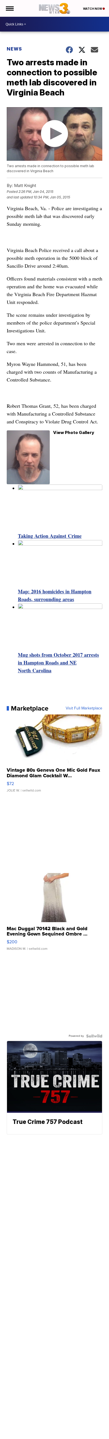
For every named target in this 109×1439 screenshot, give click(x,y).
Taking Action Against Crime (50, 535)
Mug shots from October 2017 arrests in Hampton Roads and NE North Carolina (58, 662)
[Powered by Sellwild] (94, 1036)
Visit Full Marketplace (84, 708)
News (14, 49)
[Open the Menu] (9, 8)
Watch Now (93, 8)
